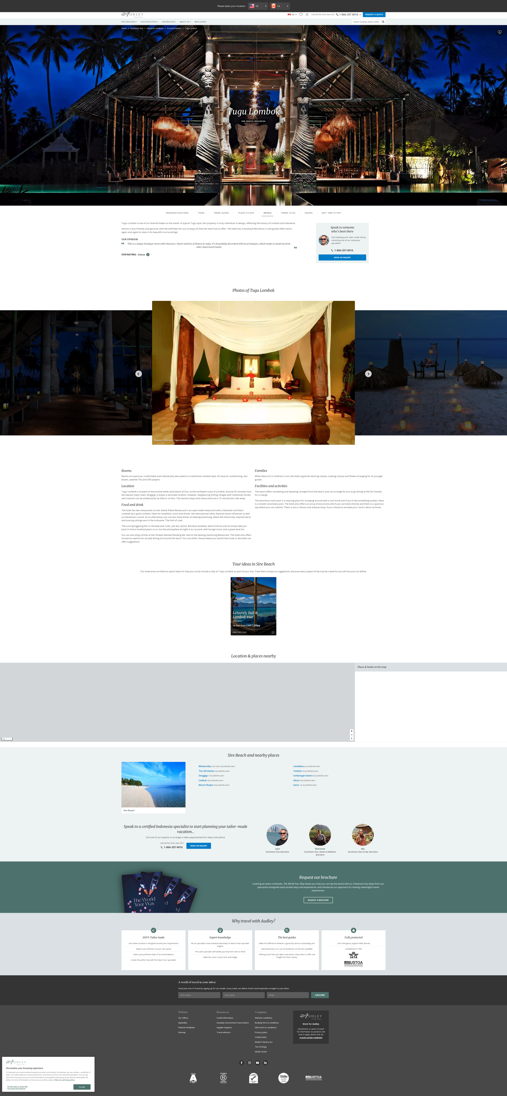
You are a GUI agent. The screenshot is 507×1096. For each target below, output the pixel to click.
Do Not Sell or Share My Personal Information (17, 1087)
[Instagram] (249, 1062)
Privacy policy (261, 1032)
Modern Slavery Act (264, 1042)
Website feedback (186, 1027)
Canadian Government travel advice (233, 1022)
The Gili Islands (206, 771)
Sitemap (182, 1032)
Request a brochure (318, 900)
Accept (82, 1087)
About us (184, 22)
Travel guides (221, 213)
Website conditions (263, 1017)
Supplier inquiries (224, 1027)
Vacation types (149, 22)
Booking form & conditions (267, 1022)
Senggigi (203, 775)
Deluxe (141, 254)
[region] (177, 702)
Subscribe (320, 995)
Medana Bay (205, 766)
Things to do (288, 213)
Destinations (128, 22)
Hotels (267, 213)
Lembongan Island (302, 775)
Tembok (297, 771)
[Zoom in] (352, 731)
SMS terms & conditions (265, 1027)
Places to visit (246, 213)
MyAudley (182, 1022)
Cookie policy (261, 1037)
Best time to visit (331, 213)
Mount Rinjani (206, 785)
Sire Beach (129, 810)
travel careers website (311, 1037)
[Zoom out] (352, 735)
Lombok (203, 780)
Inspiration (168, 22)
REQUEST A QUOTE (374, 14)
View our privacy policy (65, 1080)
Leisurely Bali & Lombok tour (245, 614)
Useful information (225, 1017)
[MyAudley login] (307, 14)
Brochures (200, 22)
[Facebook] (241, 1062)
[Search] (383, 21)
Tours (201, 213)
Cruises (309, 213)
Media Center (261, 1051)
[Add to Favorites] (499, 32)
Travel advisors (224, 1032)
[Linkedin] (265, 1062)
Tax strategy (261, 1046)
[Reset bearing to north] (352, 739)
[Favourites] (301, 14)
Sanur (296, 785)
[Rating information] (147, 254)
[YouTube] (257, 1062)
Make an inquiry (342, 257)
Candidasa (298, 766)
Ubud (296, 780)
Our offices (183, 1017)
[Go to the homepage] (132, 14)
